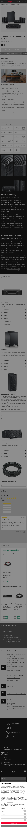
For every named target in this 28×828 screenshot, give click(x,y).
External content (4, 820)
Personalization (4, 817)
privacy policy (7, 805)
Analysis (2, 811)
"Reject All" (2, 793)
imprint (14, 805)
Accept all (14, 823)
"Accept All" (21, 797)
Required (3, 808)
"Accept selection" (10, 801)
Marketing (3, 814)
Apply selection (14, 826)
